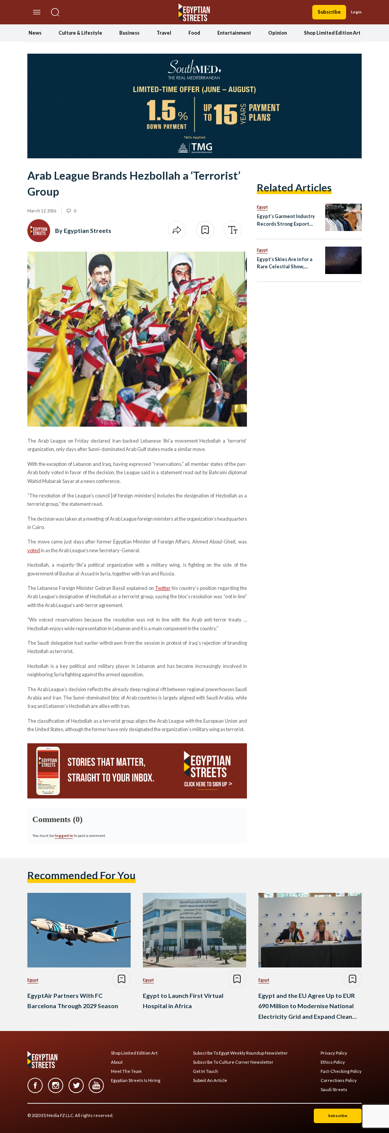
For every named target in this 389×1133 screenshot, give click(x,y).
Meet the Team (126, 1071)
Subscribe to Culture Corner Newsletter (233, 1062)
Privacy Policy (334, 1053)
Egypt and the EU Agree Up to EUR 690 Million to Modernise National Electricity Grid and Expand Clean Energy (306, 1006)
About (117, 1062)
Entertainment (234, 33)
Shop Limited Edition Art (332, 33)
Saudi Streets (334, 1089)
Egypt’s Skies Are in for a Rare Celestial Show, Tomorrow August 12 (284, 263)
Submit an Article (210, 1080)
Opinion (277, 33)
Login (356, 12)
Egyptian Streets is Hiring (135, 1080)
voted (33, 550)
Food (194, 33)
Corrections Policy (339, 1080)
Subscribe (329, 12)
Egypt (262, 206)
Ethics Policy (333, 1062)
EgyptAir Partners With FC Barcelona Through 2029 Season (72, 1000)
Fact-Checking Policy (341, 1071)
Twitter (163, 588)
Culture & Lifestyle (80, 33)
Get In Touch (205, 1071)
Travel (164, 33)
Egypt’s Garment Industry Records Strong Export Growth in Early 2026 (286, 220)
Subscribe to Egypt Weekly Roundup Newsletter (240, 1053)
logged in (64, 835)
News (34, 33)
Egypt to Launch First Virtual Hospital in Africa (183, 1000)
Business (129, 33)
